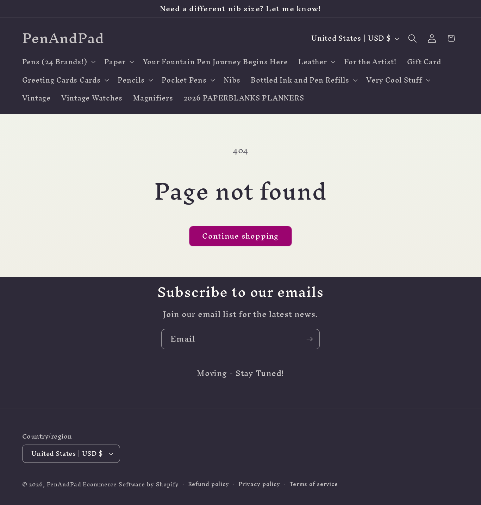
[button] (58, 62)
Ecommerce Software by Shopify (131, 484)
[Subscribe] (309, 339)
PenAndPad (64, 484)
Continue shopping (240, 235)
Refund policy (208, 484)
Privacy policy (259, 484)
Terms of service (313, 484)
